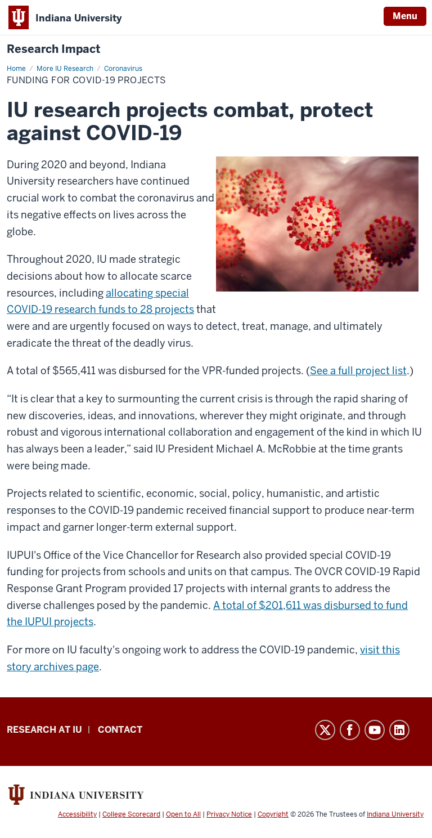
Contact (120, 730)
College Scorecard (131, 814)
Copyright (273, 814)
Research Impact (54, 49)
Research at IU (44, 730)
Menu (405, 16)
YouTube (374, 730)
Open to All (183, 814)
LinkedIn (399, 730)
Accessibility (77, 814)
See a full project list (358, 370)
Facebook (350, 730)
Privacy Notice (229, 814)
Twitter (325, 730)
